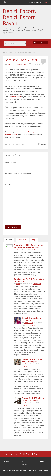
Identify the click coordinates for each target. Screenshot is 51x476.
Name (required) (11, 162)
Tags (34, 239)
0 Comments (36, 250)
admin (10, 64)
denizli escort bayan (40, 470)
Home (5, 52)
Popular (9, 239)
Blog (35, 454)
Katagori (13, 454)
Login (45, 2)
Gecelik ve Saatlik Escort (22, 60)
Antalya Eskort (14, 97)
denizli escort (8, 470)
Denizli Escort (13, 52)
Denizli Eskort (25, 454)
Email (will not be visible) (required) (18, 174)
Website (8, 184)
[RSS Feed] (5, 2)
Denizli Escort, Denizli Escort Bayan (19, 17)
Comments (22, 239)
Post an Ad (40, 42)
